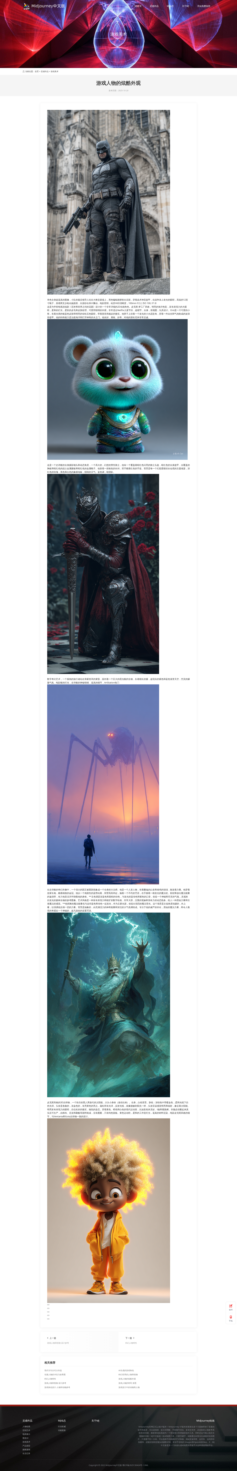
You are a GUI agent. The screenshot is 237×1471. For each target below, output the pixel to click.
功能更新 (62, 1430)
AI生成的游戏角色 (126, 1370)
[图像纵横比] (48, 1304)
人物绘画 (26, 1426)
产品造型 (26, 1445)
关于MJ (185, 6)
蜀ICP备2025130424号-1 (133, 1465)
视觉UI (25, 1438)
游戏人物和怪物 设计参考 (55, 1383)
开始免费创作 (203, 6)
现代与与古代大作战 (53, 1370)
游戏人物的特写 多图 (127, 1383)
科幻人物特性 (50, 1378)
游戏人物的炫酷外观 (127, 1378)
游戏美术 (54, 71)
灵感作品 (154, 6)
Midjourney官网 (146, 1426)
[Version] (48, 1315)
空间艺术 (26, 1430)
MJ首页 (138, 6)
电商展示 (26, 1434)
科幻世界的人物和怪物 (128, 1374)
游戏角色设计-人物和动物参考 (57, 1387)
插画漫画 (26, 1449)
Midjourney (174, 1426)
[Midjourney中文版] (43, 6)
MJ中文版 (155, 1436)
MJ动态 (170, 6)
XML (146, 1465)
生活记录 (26, 1453)
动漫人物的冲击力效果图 (55, 1374)
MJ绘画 (159, 1433)
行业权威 (62, 1426)
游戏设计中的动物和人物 (129, 1387)
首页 (37, 71)
